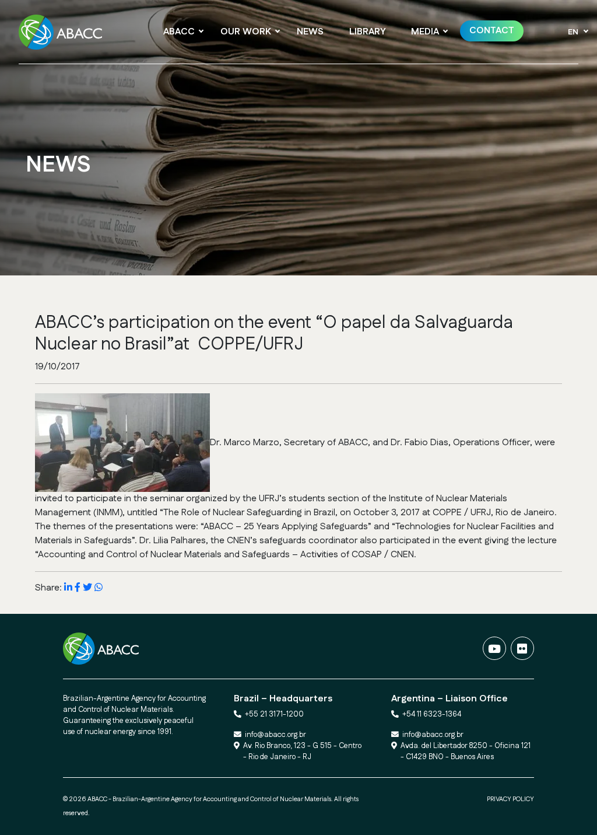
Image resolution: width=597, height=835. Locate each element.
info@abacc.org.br (275, 734)
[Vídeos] (494, 648)
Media (425, 32)
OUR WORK (245, 32)
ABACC (179, 32)
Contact (491, 30)
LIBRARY (367, 32)
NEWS (310, 32)
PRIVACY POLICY (510, 799)
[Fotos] (522, 648)
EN (573, 32)
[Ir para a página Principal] (64, 32)
